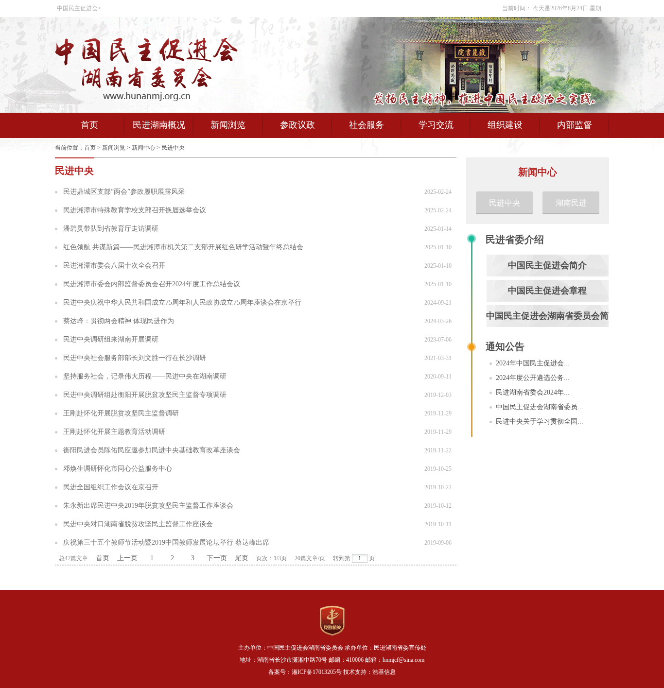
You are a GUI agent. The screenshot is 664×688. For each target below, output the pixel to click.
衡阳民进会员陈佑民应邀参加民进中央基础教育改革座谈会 (151, 450)
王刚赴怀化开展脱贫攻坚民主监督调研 (121, 413)
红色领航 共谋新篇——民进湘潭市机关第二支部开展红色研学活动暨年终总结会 (183, 247)
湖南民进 (571, 203)
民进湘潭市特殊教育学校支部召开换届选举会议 (134, 210)
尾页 (241, 558)
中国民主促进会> (79, 8)
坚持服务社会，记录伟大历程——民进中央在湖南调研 (145, 376)
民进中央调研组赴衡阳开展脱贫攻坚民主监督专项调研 (145, 394)
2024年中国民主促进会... (533, 363)
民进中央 (173, 147)
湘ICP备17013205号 (317, 672)
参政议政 (297, 125)
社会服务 (366, 125)
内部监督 (574, 125)
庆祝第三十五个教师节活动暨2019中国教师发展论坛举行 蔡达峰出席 (166, 542)
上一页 (127, 558)
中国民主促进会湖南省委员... (539, 407)
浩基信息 (384, 672)
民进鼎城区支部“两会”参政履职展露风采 (124, 191)
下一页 (217, 558)
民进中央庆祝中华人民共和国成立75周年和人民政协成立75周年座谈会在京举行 (182, 302)
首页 (89, 125)
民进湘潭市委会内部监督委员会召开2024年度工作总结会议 (151, 284)
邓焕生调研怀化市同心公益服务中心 (117, 468)
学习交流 (436, 125)
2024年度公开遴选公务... (533, 377)
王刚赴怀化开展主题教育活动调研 (114, 431)
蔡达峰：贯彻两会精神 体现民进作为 (118, 321)
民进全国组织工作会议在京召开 (110, 487)
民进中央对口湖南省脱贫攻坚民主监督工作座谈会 (138, 524)
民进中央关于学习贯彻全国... (539, 421)
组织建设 (505, 125)
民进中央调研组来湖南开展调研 (110, 339)
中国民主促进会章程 (547, 290)
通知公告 (505, 346)
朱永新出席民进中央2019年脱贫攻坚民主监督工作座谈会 (148, 505)
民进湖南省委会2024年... (533, 392)
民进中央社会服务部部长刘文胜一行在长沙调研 (134, 357)
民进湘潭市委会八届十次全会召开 (114, 265)
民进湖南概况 (159, 125)
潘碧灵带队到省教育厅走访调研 (110, 228)
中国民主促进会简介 (547, 265)
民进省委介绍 (515, 239)
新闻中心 (143, 147)
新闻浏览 (227, 125)
